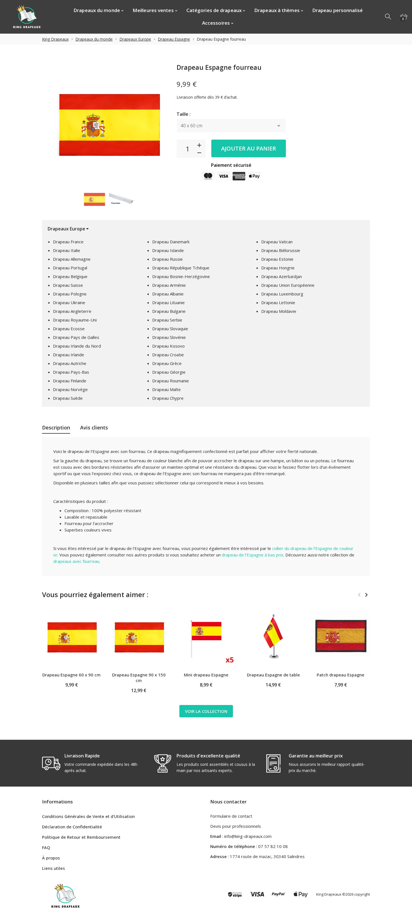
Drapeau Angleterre (72, 311)
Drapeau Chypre (168, 398)
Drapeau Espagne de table (273, 675)
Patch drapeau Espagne (340, 675)
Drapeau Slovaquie (170, 328)
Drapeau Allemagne (72, 259)
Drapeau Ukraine (69, 302)
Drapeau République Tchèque (180, 268)
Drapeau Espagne (174, 39)
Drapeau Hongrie (278, 268)
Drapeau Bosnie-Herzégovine (181, 276)
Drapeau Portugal (70, 268)
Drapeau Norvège (70, 389)
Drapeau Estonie (277, 259)
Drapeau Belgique (70, 276)
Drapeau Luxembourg (282, 294)
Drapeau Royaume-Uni (75, 320)
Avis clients (94, 427)
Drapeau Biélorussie (280, 250)
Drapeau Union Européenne (287, 285)
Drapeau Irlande (68, 354)
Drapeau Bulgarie (169, 311)
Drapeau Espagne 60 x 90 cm (71, 675)
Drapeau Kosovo (168, 346)
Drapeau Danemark (170, 241)
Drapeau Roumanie (170, 380)
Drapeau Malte (166, 389)
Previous (359, 595)
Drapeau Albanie (168, 294)
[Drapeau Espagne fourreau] (94, 199)
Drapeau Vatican (277, 241)
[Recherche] (388, 16)
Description (56, 427)
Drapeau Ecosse (69, 328)
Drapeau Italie (66, 250)
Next (366, 595)
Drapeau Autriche (69, 363)
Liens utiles (53, 868)
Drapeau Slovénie (169, 337)
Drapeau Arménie (169, 285)
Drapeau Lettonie (278, 302)
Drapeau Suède (68, 398)
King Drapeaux (55, 39)
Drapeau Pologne (70, 294)
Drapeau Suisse (68, 285)
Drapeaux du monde (94, 39)
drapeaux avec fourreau (76, 561)
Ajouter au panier (248, 148)
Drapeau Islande (168, 250)
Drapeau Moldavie (278, 311)
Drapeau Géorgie (169, 372)
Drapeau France (68, 241)
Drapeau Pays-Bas (71, 372)
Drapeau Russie (167, 259)
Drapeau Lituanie (168, 302)
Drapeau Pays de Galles (76, 337)
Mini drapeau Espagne (206, 675)
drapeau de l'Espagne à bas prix (252, 555)
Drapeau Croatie (168, 354)
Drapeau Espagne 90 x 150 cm (139, 677)
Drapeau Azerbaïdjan (281, 276)
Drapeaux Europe (135, 39)
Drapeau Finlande (69, 380)
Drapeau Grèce (167, 363)
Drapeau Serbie (167, 320)
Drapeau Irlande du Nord (77, 346)
